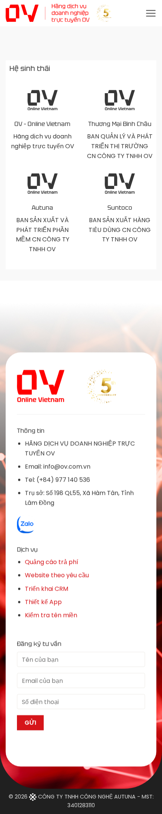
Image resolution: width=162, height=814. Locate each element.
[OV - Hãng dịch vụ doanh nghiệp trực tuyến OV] (58, 13)
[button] (150, 13)
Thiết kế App (43, 601)
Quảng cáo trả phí (51, 562)
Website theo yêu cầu (57, 575)
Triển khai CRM (46, 588)
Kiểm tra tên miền (51, 615)
